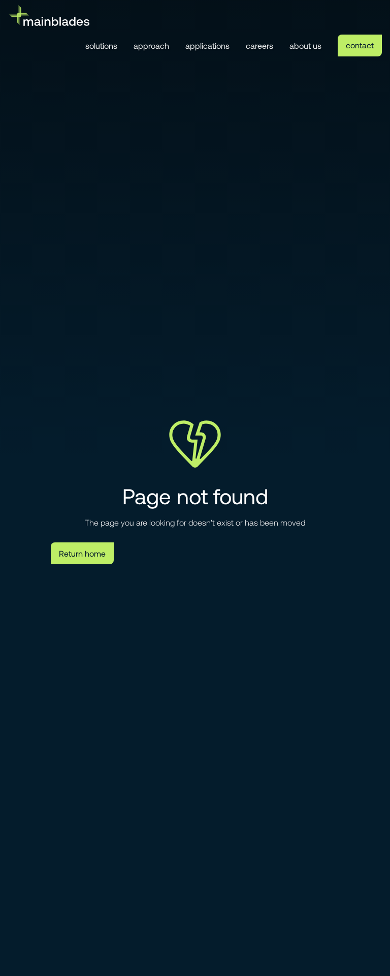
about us (305, 45)
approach (151, 45)
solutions (101, 45)
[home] (48, 15)
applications (207, 45)
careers (259, 45)
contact (360, 45)
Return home (82, 553)
